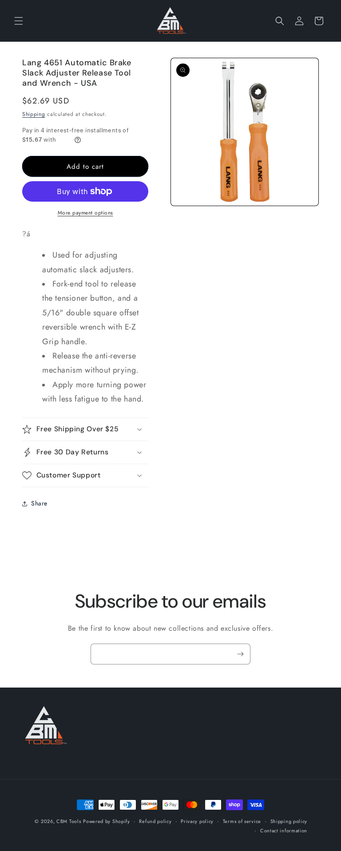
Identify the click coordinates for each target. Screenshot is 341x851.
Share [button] (39, 503)
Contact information (283, 830)
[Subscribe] (240, 654)
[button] (18, 21)
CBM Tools (68, 821)
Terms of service (242, 821)
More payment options (85, 213)
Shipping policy (289, 821)
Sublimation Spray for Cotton (312, 810)
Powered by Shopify (106, 821)
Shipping (33, 114)
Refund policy (155, 821)
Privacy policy (197, 821)
